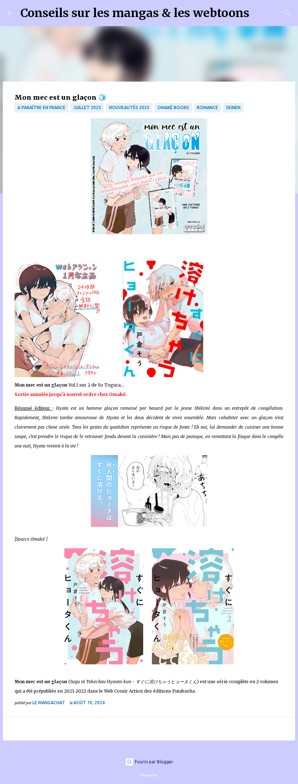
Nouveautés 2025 (129, 107)
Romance (207, 107)
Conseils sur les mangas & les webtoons (134, 13)
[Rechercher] (259, 13)
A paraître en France (41, 107)
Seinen (233, 107)
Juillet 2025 (87, 107)
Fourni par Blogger (153, 761)
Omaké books (173, 107)
